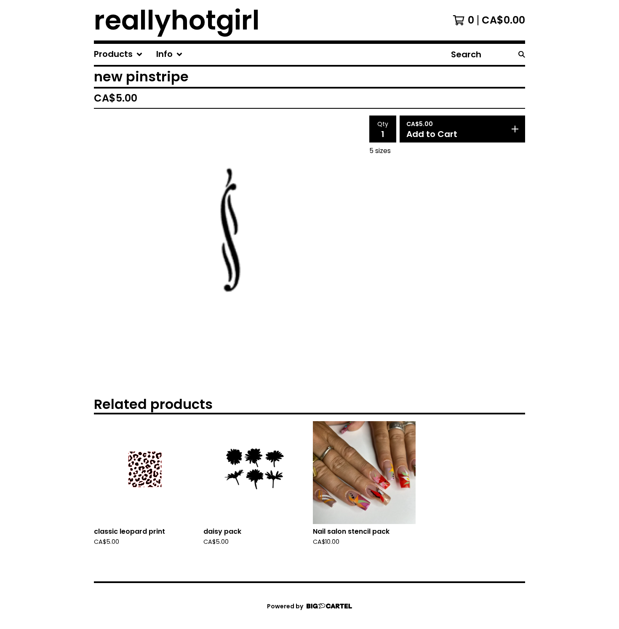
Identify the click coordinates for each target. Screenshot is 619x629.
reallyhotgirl (177, 20)
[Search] (521, 54)
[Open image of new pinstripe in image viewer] (228, 244)
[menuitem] (118, 54)
